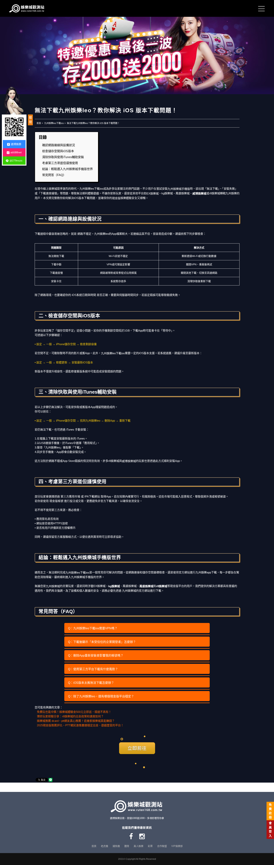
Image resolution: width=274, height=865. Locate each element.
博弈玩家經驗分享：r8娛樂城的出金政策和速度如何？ (70, 716)
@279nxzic (16, 160)
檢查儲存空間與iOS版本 (58, 151)
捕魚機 (116, 846)
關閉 (30, 120)
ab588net (16, 152)
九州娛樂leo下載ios (54, 123)
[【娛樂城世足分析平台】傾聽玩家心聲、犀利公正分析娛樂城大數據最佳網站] (137, 52)
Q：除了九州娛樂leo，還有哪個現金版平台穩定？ (101, 696)
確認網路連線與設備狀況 (58, 145)
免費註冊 (270, 811)
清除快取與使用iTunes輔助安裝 (63, 157)
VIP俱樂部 (177, 846)
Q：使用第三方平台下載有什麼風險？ (93, 669)
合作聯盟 (162, 846)
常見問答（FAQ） (54, 175)
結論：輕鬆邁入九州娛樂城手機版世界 (67, 169)
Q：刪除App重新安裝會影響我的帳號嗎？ (95, 655)
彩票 (150, 846)
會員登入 (270, 829)
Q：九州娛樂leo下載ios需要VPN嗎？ (92, 628)
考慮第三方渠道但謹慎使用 (60, 163)
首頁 (39, 123)
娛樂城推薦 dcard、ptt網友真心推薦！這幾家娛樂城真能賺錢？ (76, 720)
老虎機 (104, 846)
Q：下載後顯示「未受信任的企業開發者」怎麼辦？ (102, 641)
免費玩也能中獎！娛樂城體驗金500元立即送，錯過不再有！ (74, 711)
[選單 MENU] (261, 8)
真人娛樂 (138, 846)
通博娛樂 (16, 144)
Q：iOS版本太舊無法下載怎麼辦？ (91, 682)
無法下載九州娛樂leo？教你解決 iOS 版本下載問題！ (93, 123)
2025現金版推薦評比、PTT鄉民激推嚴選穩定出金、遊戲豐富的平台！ (80, 725)
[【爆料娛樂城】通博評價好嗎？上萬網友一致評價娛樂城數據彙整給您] (28, 8)
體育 (126, 846)
